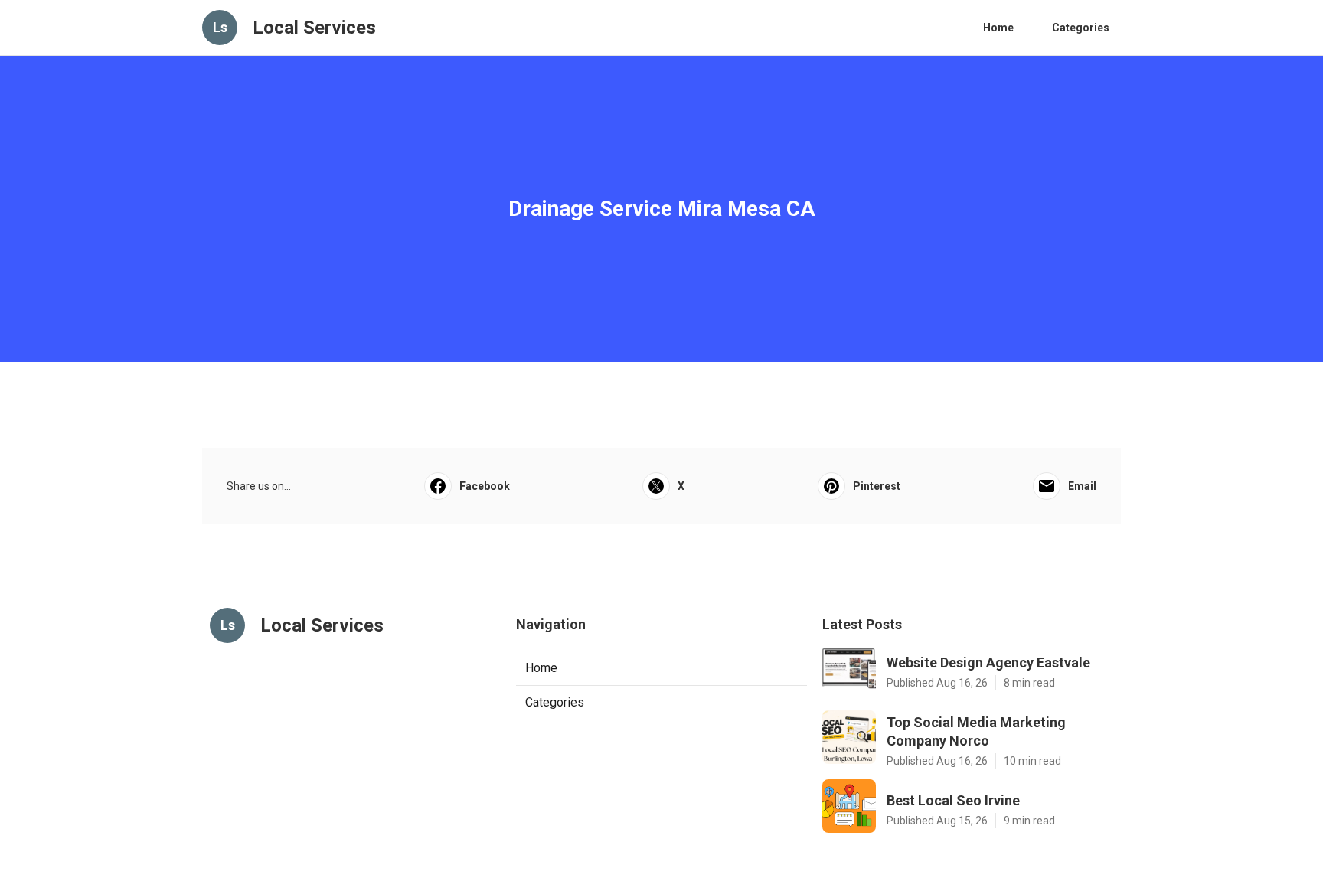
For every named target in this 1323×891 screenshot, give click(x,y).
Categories (1080, 27)
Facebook (484, 486)
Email (1082, 486)
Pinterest (876, 486)
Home (998, 27)
